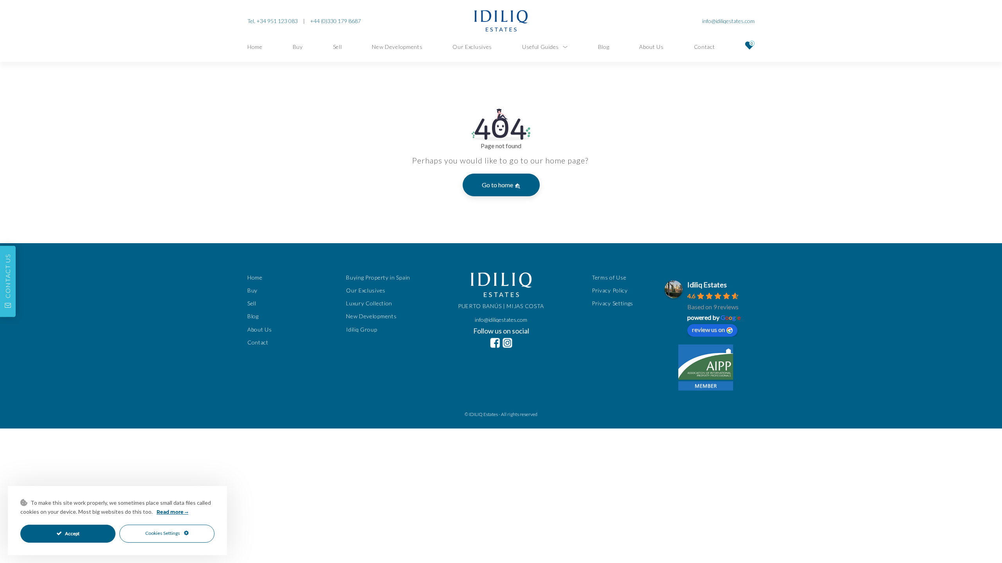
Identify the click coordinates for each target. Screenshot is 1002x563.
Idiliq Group (361, 329)
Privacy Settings (612, 303)
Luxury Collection (369, 303)
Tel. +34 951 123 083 (272, 21)
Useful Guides (540, 46)
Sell (337, 46)
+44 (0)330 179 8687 (335, 21)
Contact (704, 46)
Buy (298, 46)
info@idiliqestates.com (728, 21)
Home (255, 46)
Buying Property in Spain (378, 277)
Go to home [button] (498, 184)
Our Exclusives (472, 46)
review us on (708, 329)
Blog (603, 46)
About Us (651, 46)
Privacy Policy (610, 290)
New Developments (397, 46)
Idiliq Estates (707, 284)
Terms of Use (609, 277)
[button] (8, 281)
